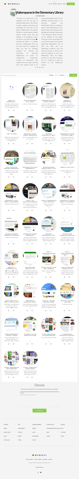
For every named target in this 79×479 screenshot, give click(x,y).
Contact (50, 459)
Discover (55, 3)
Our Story (45, 459)
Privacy (40, 459)
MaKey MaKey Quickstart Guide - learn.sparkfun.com (30, 302)
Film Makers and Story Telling (53, 428)
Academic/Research (36, 424)
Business (63, 424)
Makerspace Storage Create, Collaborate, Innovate (67, 202)
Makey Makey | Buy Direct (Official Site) (11, 301)
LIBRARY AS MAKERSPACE (67, 101)
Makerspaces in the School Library (48, 101)
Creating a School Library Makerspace (30, 134)
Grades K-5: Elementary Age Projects (11, 268)
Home (27, 459)
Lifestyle (20, 432)
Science (48, 436)
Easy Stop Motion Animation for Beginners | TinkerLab (67, 268)
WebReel (41, 455)
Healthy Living (7, 432)
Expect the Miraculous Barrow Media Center (30, 202)
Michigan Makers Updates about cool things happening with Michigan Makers (49, 169)
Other (5, 436)
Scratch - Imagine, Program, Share (48, 301)
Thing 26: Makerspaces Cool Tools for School (48, 202)
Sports (62, 436)
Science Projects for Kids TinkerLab (48, 268)
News (48, 432)
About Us (60, 3)
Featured (6, 424)
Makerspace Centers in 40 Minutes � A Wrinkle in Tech (67, 135)
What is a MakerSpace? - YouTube (11, 102)
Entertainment (21, 428)
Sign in (64, 3)
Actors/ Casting (50, 424)
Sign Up (71, 3)
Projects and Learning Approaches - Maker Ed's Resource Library (67, 235)
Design (5, 428)
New (19, 424)
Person (19, 436)
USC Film (34, 439)
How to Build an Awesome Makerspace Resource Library (11, 168)
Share (51, 75)
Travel (19, 439)
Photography (35, 436)
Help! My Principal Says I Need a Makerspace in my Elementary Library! (30, 102)
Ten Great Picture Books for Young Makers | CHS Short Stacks (30, 336)
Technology (7, 439)
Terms (36, 459)
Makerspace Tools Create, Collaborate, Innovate (11, 202)
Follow (73, 75)
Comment (39, 410)
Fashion (34, 428)
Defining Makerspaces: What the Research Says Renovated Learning (49, 135)
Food (62, 428)
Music (33, 432)
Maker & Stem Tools (67, 167)
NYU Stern (63, 432)
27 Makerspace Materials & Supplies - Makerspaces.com (67, 335)
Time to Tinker (11, 133)
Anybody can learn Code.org (67, 301)
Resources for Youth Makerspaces (30, 168)
